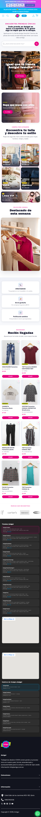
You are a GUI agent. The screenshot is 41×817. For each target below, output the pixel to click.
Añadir (10, 376)
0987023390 (9, 539)
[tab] (17, 87)
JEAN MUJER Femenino (9, 367)
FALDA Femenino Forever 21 (7, 488)
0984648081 (9, 531)
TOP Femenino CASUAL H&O (26, 448)
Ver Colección (20, 75)
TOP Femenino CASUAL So (26, 488)
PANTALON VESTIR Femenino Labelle (8, 448)
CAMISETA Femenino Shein (7, 407)
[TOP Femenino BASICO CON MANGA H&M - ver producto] (30, 352)
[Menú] (3, 16)
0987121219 (9, 547)
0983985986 (9, 555)
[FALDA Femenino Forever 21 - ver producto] (10, 473)
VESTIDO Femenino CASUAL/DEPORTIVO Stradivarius (29, 408)
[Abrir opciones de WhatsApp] (37, 813)
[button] (38, 16)
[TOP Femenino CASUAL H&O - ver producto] (30, 433)
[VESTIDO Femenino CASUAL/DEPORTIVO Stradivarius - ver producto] (30, 392)
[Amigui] (17, 16)
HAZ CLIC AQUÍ (30, 5)
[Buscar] (8, 16)
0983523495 (9, 588)
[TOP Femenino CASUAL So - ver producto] (30, 473)
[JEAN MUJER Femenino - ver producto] (10, 352)
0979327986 (9, 580)
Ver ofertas (28, 113)
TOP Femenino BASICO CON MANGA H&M (29, 368)
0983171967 (9, 604)
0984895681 (9, 596)
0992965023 (9, 612)
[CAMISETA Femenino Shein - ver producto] (10, 392)
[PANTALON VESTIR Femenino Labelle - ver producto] (10, 433)
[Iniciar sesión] (33, 16)
